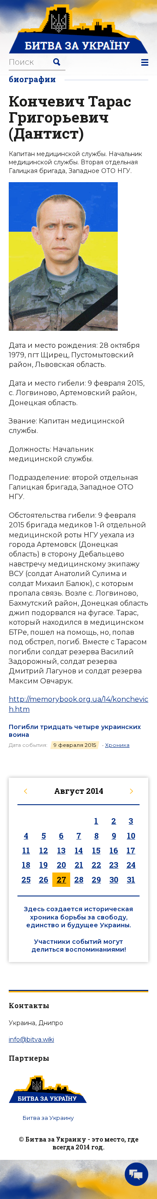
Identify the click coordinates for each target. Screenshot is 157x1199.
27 (61, 879)
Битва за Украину (48, 1117)
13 (61, 850)
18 (26, 864)
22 (96, 864)
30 (113, 879)
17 (130, 850)
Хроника (117, 745)
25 (26, 879)
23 (113, 864)
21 (79, 864)
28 (78, 879)
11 (26, 850)
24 (131, 864)
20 (61, 864)
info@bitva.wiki (31, 1039)
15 (96, 850)
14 (79, 850)
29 (96, 879)
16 (113, 850)
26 (43, 879)
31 (131, 879)
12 (43, 850)
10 (131, 835)
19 (43, 864)
